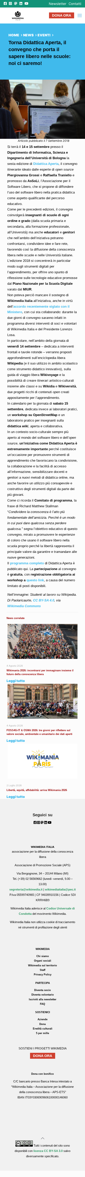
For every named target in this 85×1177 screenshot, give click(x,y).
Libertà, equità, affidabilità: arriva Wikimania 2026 (37, 790)
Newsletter (57, 4)
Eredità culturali (42, 1028)
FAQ (42, 1003)
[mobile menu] (79, 15)
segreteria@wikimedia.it (25, 889)
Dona (42, 1024)
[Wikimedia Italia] (18, 15)
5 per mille (42, 1033)
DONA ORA (61, 15)
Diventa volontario (42, 994)
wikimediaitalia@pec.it (60, 889)
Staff (42, 969)
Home (13, 35)
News (28, 35)
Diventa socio (42, 990)
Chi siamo (42, 956)
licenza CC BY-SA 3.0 (48, 1151)
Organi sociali (42, 960)
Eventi (44, 35)
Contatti (75, 4)
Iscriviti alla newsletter (42, 999)
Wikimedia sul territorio (42, 965)
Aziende (42, 1019)
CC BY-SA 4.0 (43, 600)
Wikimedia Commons (24, 606)
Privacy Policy (42, 974)
